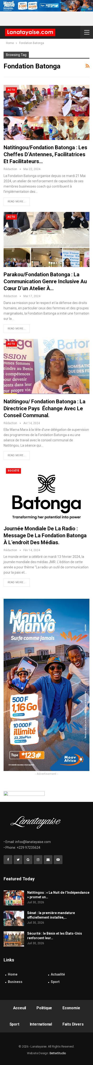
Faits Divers (73, 1024)
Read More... (17, 201)
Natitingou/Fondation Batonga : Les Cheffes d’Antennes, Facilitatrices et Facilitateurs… (45, 154)
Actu (11, 89)
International (41, 1024)
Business (15, 982)
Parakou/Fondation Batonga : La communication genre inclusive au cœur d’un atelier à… (45, 281)
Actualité (58, 974)
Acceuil (19, 1008)
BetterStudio (58, 1053)
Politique (44, 1008)
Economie (71, 1008)
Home (12, 974)
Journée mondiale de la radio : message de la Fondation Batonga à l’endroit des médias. (45, 535)
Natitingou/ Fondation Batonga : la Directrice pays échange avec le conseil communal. (44, 408)
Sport (55, 982)
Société (13, 470)
